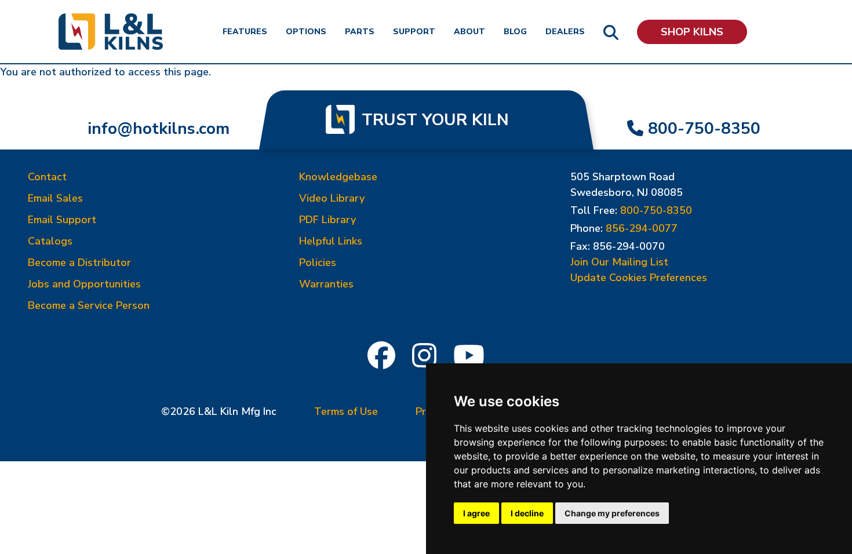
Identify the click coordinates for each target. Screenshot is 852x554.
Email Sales (55, 198)
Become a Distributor (79, 262)
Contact (47, 177)
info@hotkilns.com (159, 129)
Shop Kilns (692, 32)
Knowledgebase (338, 177)
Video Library (332, 198)
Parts (359, 31)
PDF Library (327, 220)
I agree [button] (476, 513)
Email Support (62, 220)
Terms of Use (346, 411)
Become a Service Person (89, 305)
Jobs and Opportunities (84, 284)
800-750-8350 (704, 129)
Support (414, 31)
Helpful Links (330, 241)
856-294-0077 (642, 228)
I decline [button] (527, 513)
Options (306, 31)
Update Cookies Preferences (638, 278)
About (469, 31)
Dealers (565, 31)
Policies (317, 262)
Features (245, 31)
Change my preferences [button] (612, 513)
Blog (515, 31)
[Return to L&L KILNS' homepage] (111, 31)
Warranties (326, 284)
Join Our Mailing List (619, 262)
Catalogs (50, 241)
